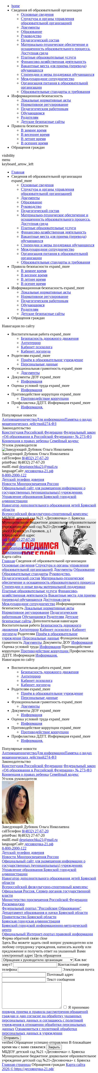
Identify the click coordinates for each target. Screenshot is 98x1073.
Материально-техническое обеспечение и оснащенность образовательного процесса (48, 580)
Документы (30, 27)
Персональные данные (39, 364)
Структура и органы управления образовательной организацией (47, 21)
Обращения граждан (28, 147)
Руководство (31, 36)
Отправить (11, 1038)
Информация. (32, 407)
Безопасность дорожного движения (49, 338)
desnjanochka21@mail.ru (38, 467)
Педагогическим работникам (44, 109)
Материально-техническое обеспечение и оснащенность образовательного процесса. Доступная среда (55, 48)
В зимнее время (33, 130)
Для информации (51, 419)
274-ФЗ (50, 424)
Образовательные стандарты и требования (55, 92)
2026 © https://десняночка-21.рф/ (28, 1069)
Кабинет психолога (36, 347)
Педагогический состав (40, 40)
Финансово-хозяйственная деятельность (53, 62)
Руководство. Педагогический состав (36, 576)
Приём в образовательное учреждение (52, 360)
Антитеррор (31, 343)
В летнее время (33, 139)
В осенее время (33, 284)
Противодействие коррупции (45, 398)
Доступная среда (56, 599)
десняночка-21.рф (38, 471)
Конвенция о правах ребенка (25, 441)
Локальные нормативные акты (46, 100)
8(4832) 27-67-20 (35, 458)
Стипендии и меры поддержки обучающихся (57, 74)
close (43, 938)
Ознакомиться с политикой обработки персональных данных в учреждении (39, 1031)
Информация (31, 381)
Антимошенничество (19, 419)
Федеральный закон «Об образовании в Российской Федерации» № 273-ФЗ (49, 434)
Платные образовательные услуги (48, 57)
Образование (31, 32)
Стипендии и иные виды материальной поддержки (43, 587)
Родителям (29, 117)
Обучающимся (32, 113)
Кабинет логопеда (35, 351)
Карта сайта (75, 1065)
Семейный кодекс (64, 441)
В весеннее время (35, 134)
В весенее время (34, 275)
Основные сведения (37, 14)
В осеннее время (34, 143)
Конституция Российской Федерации (32, 432)
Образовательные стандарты (25, 574)
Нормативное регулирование (44, 104)
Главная (17, 172)
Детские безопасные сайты (43, 122)
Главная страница (16, 1065)
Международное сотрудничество (47, 79)
